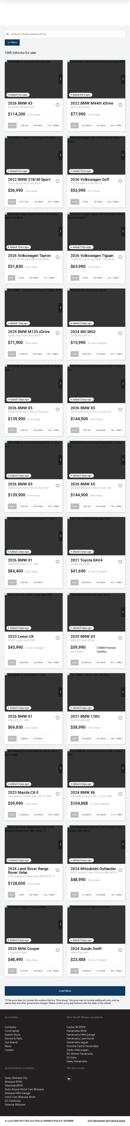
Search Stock (12, 1034)
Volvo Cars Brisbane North (20, 1097)
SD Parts (72, 1057)
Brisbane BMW (13, 1081)
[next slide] (60, 79)
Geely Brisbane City (16, 1077)
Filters (14, 42)
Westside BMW (14, 1085)
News (8, 1046)
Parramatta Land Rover (80, 1038)
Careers (9, 1049)
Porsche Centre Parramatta (82, 1046)
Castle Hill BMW (76, 1027)
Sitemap (69, 1121)
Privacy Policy (53, 1121)
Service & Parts (13, 1038)
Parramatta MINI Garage (81, 1034)
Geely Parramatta (77, 1061)
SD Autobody (13, 1100)
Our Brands (11, 1042)
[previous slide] (7, 79)
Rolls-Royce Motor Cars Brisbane (24, 1089)
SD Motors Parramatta (80, 1053)
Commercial (12, 1030)
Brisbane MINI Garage (17, 1093)
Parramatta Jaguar (77, 1042)
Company (10, 1027)
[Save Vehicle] (57, 105)
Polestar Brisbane (15, 1104)
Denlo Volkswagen (77, 1049)
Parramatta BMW (77, 1030)
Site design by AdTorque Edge (106, 1121)
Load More (65, 990)
